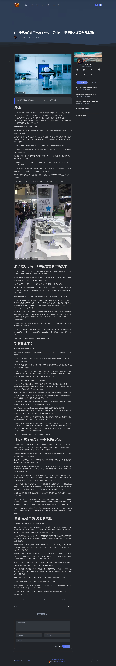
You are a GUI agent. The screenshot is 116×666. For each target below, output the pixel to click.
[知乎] (91, 74)
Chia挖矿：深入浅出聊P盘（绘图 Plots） (87, 101)
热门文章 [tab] (94, 82)
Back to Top (97, 660)
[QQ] (84, 74)
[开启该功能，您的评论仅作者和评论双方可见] (60, 646)
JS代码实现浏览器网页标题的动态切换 (86, 94)
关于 (59, 5)
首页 (26, 5)
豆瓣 (48, 5)
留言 (54, 5)
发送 (66, 646)
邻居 (37, 5)
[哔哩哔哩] (99, 74)
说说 (43, 5)
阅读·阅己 (17, 660)
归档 (32, 5)
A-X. (29, 660)
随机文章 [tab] (82, 82)
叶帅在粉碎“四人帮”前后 (82, 109)
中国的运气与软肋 (81, 116)
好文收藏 (23, 37)
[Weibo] (77, 74)
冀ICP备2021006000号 (58, 660)
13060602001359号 (61, 662)
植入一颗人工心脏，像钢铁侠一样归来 (86, 87)
